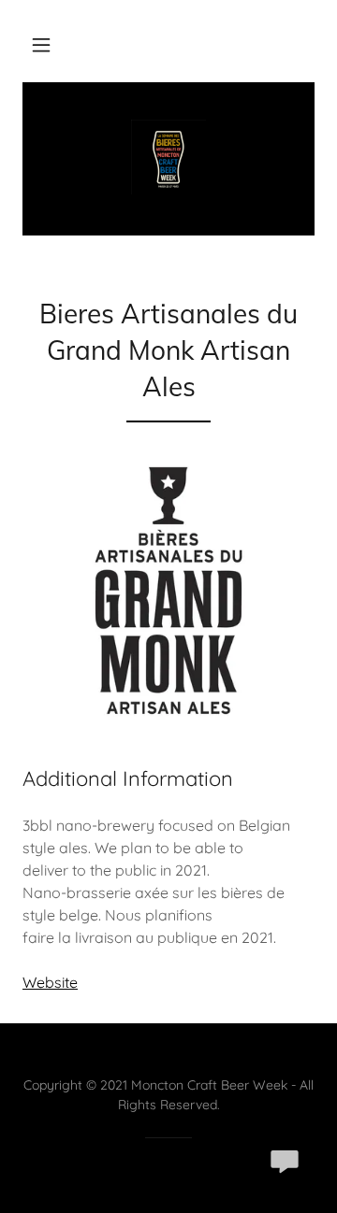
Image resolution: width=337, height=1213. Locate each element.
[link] (168, 159)
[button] (41, 45)
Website (50, 982)
